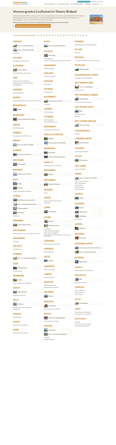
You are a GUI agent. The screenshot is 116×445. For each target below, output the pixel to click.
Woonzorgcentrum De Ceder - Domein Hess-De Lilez (27, 100)
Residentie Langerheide (19, 295)
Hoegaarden (50, 65)
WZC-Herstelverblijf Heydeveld (56, 318)
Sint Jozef (77, 52)
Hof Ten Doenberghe (49, 76)
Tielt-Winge (80, 166)
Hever (47, 41)
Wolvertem (80, 275)
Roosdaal (79, 57)
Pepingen (79, 41)
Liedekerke (49, 241)
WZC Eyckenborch (22, 268)
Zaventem (79, 287)
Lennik (47, 207)
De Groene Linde (79, 90)
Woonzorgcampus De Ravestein (56, 45)
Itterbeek (48, 116)
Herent (16, 321)
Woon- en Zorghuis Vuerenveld (87, 252)
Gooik (15, 263)
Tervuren (79, 148)
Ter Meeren (47, 104)
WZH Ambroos (48, 84)
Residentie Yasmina (49, 339)
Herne (16, 329)
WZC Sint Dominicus (49, 277)
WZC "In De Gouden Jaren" (82, 181)
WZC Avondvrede (48, 252)
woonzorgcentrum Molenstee (52, 130)
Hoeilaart (49, 73)
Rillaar (78, 49)
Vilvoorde (79, 203)
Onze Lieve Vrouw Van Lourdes (83, 324)
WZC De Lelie (82, 238)
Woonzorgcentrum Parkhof (51, 287)
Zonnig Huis (16, 309)
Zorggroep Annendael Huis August (22, 191)
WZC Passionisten (79, 187)
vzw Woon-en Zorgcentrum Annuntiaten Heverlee (57, 60)
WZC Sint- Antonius (80, 114)
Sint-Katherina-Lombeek (86, 94)
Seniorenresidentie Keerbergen (56, 157)
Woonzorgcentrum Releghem (82, 312)
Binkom (16, 140)
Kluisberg (20, 188)
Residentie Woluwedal (50, 285)
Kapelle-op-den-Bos (53, 134)
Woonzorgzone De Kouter (24, 154)
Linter (47, 256)
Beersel (17, 97)
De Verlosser (16, 216)
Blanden (17, 150)
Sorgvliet (50, 260)
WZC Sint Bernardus (18, 128)
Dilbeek (16, 195)
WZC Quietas (21, 212)
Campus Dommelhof (80, 169)
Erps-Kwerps (19, 230)
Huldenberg (49, 96)
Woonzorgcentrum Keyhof (55, 101)
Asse (15, 77)
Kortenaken (50, 170)
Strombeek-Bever (83, 138)
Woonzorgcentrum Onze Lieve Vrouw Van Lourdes (26, 233)
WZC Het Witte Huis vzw (50, 122)
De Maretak (20, 304)
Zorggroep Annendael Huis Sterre (84, 78)
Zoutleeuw (80, 318)
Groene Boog (51, 55)
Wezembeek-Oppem (83, 243)
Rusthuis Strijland (17, 271)
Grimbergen (18, 275)
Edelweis (20, 109)
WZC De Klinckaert (22, 292)
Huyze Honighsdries (18, 93)
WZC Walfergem (17, 85)
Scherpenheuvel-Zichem (86, 75)
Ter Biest (20, 280)
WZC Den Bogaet (48, 112)
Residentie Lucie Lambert (24, 174)
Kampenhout (50, 126)
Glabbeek (17, 254)
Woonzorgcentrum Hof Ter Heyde (26, 119)
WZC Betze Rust (17, 249)
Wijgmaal (79, 257)
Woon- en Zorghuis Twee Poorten (88, 178)
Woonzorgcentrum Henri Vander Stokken (86, 44)
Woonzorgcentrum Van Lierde (21, 61)
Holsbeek (48, 89)
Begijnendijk (19, 105)
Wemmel (79, 224)
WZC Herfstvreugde (49, 269)
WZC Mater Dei (17, 317)
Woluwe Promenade (84, 125)
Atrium (46, 193)
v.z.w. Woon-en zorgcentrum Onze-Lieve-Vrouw (87, 60)
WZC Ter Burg (78, 294)
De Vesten (77, 322)
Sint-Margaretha (48, 92)
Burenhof (50, 221)
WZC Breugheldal (48, 120)
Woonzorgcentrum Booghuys (51, 231)
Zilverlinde (77, 116)
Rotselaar (80, 65)
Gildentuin (51, 296)
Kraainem (48, 189)
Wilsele (78, 267)
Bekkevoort (18, 115)
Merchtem (49, 301)
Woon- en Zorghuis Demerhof (25, 45)
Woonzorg (20, 3)
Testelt (78, 156)
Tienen (78, 173)
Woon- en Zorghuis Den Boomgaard (27, 258)
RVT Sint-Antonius (80, 292)
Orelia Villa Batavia (84, 142)
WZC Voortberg (83, 160)
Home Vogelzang (48, 58)
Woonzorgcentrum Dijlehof (51, 233)
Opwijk (47, 313)
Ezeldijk (19, 183)
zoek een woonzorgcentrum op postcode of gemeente (33, 26)
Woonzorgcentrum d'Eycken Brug (22, 136)
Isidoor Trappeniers (80, 290)
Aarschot (17, 41)
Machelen (48, 282)
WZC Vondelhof (22, 164)
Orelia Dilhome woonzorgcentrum (26, 200)
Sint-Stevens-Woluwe (85, 121)
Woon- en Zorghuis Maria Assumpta (27, 204)
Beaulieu (81, 207)
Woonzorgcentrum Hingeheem (21, 81)
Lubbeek (48, 274)
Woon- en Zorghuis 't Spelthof (25, 144)
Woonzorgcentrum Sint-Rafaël (52, 244)
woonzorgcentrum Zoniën (82, 151)
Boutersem (18, 160)
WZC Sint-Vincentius (53, 225)
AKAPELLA (51, 138)
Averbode (17, 89)
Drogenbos (18, 220)
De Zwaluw (16, 241)
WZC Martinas (52, 306)
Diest (15, 179)
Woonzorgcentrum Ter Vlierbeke (52, 165)
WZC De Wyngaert (84, 69)
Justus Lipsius (52, 330)
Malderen (48, 292)
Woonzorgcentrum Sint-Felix (20, 333)
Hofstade (48, 81)
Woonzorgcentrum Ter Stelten (52, 309)
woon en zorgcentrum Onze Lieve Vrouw (89, 247)
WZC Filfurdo (78, 219)
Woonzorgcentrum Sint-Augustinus (22, 307)
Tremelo (79, 194)
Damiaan (81, 198)
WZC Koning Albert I (23, 208)
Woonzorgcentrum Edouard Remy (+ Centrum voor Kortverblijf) (57, 235)
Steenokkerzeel (82, 130)
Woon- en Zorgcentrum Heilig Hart (22, 283)
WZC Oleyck (47, 203)
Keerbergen (49, 148)
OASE (80, 279)
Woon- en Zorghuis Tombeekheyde (57, 334)
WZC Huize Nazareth (80, 183)
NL (101, 4)
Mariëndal (46, 337)
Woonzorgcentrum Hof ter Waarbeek (23, 83)
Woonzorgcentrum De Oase (51, 321)
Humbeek (48, 109)
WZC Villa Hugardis (49, 68)
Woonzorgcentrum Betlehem (20, 325)
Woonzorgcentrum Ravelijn (82, 326)
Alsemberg (18, 65)
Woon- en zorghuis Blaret (86, 87)
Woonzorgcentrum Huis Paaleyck (57, 143)
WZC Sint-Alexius (79, 189)
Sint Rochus (16, 53)
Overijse (48, 325)
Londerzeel (49, 266)
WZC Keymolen (52, 211)
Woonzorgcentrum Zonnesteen (83, 314)
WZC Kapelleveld (83, 99)
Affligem (17, 57)
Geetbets (17, 246)
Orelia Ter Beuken (22, 70)
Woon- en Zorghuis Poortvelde (26, 50)
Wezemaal (80, 234)
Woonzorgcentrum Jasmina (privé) (22, 73)
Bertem (16, 124)
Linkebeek (48, 248)
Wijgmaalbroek (83, 261)
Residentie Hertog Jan (54, 184)
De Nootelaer (51, 152)
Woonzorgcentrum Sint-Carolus (83, 102)
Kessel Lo (48, 162)
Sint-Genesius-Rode (84, 82)
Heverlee (48, 51)
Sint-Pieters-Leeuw (84, 107)
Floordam (77, 134)
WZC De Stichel (83, 212)
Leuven (47, 217)
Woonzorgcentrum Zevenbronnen (53, 201)
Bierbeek (17, 132)
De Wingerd (47, 229)
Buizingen (17, 169)
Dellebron (50, 174)
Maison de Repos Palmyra (24, 224)
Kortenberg (49, 180)
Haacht (16, 287)
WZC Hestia (82, 228)
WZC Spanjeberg (83, 303)
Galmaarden (19, 238)
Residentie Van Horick (80, 282)
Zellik (78, 299)
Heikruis (17, 314)
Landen (47, 197)
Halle (16, 300)
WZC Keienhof (79, 185)
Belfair (81, 111)
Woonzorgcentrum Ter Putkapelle (84, 270)
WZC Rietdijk (82, 216)
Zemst (78, 309)
